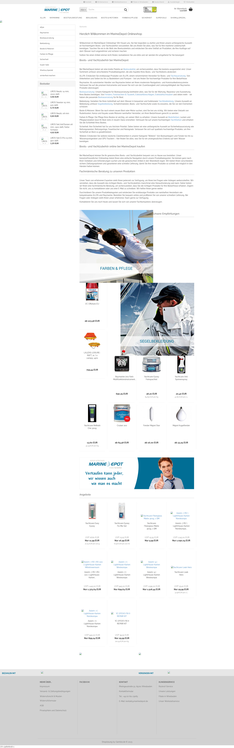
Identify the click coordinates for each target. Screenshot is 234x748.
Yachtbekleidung (166, 101)
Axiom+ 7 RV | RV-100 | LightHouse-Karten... (92, 575)
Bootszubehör (129, 69)
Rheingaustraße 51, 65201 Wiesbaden (135, 686)
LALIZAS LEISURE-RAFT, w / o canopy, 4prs (92, 355)
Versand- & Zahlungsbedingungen (55, 691)
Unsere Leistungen (167, 691)
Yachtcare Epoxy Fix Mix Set (121, 524)
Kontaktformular (126, 691)
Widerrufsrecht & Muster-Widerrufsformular (51, 698)
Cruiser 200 (122, 425)
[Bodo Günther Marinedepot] (57, 9)
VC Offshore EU (92, 304)
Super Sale (161, 18)
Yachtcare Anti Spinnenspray (181, 378)
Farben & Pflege (130, 18)
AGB (42, 705)
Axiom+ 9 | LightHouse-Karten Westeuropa (151, 575)
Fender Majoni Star (151, 425)
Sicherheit (147, 18)
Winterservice (102, 2)
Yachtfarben (176, 120)
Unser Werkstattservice (169, 701)
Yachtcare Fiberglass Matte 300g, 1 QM (151, 526)
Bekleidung (91, 18)
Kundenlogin (174, 2)
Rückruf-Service (166, 686)
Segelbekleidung (105, 104)
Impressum (45, 686)
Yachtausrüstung (178, 76)
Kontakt (88, 2)
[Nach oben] (226, 744)
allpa (43, 18)
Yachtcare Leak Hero (181, 573)
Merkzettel (189, 2)
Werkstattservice (120, 2)
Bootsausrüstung (73, 18)
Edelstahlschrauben (164, 94)
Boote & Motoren (109, 18)
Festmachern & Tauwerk (123, 94)
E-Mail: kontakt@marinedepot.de (133, 701)
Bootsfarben (173, 117)
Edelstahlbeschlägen (144, 94)
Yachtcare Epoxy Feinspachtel (151, 378)
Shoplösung (107, 742)
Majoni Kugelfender (181, 425)
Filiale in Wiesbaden (140, 2)
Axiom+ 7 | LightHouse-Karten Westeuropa (122, 575)
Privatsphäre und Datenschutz (53, 710)
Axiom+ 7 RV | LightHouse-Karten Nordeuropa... (181, 526)
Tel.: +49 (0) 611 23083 (128, 696)
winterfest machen (47, 75)
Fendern (108, 94)
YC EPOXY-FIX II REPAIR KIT (122, 622)
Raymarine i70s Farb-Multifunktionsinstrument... (124, 378)
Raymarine (55, 18)
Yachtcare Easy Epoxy (92, 524)
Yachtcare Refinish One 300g (92, 426)
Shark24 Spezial (178, 18)
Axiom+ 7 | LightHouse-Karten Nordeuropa (92, 623)
